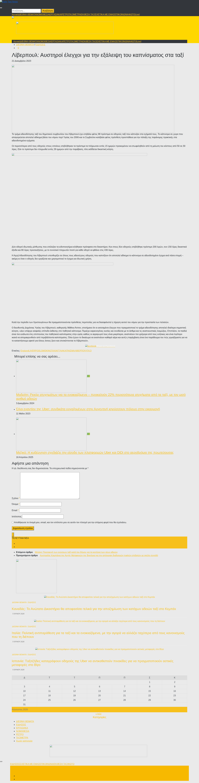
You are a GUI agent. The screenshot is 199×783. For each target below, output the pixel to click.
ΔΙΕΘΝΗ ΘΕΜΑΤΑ (27, 14)
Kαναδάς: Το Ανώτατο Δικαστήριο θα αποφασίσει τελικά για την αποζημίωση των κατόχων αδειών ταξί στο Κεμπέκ (94, 609)
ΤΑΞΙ (89, 351)
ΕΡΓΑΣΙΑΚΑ (55, 14)
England (25, 351)
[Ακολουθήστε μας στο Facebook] (17, 543)
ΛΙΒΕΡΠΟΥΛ (81, 351)
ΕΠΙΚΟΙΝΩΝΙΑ (122, 14)
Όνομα (15, 504)
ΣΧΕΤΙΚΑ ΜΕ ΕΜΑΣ (105, 14)
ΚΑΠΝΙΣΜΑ (69, 351)
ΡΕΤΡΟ (65, 14)
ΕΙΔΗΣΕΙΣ (40, 44)
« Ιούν (98, 714)
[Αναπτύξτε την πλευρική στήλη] (13, 534)
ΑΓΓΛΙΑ (59, 351)
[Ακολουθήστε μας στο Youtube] (17, 547)
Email (15, 510)
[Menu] (1, 7)
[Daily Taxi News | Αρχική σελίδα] (9, 1)
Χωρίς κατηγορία (24, 741)
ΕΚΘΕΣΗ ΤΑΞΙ (88, 14)
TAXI (53, 351)
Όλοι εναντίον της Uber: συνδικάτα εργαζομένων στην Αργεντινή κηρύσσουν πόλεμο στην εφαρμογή (88, 409)
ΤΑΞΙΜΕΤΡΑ (75, 14)
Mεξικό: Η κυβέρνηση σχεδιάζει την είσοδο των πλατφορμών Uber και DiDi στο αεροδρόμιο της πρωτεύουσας (95, 452)
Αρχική (15, 14)
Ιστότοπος (17, 516)
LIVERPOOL (35, 351)
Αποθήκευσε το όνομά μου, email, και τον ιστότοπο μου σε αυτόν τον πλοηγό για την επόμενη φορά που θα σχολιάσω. (70, 522)
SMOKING (46, 351)
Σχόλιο (16, 498)
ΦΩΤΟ (132, 14)
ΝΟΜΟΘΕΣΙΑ (42, 14)
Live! (137, 14)
